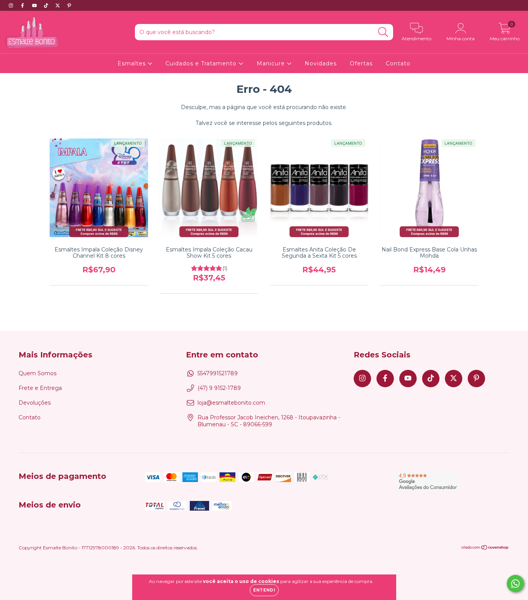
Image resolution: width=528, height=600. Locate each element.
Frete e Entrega (40, 388)
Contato (398, 63)
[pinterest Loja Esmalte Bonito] (69, 5)
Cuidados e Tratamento (201, 63)
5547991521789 (218, 373)
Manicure (272, 63)
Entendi (264, 590)
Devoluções (35, 402)
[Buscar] (383, 32)
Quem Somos (37, 373)
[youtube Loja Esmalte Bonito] (35, 5)
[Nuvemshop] (485, 548)
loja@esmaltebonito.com (231, 402)
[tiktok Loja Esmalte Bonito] (47, 5)
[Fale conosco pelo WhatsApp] (515, 583)
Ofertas (361, 63)
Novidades (321, 63)
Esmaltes (133, 63)
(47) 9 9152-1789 (219, 388)
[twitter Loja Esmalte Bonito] (58, 5)
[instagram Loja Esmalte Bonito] (11, 5)
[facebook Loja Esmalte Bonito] (23, 5)
